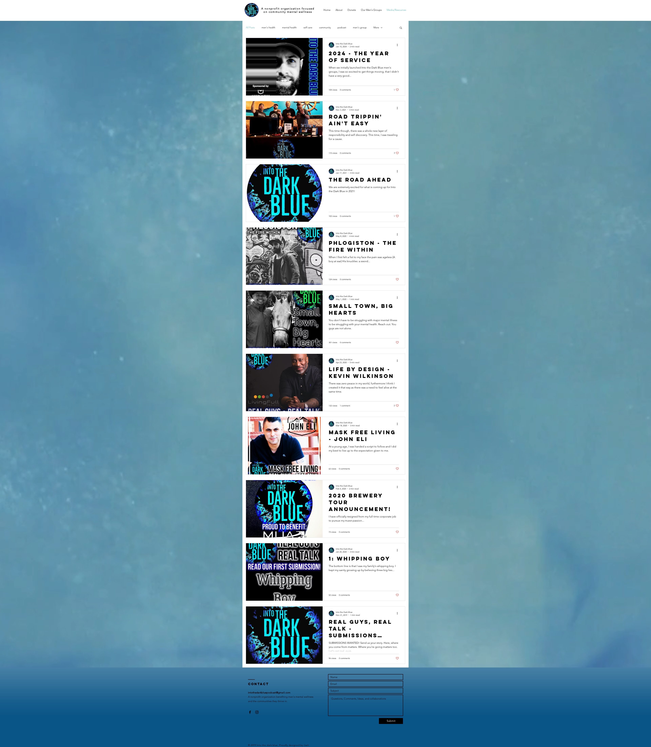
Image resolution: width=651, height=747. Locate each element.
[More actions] (398, 45)
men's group (360, 27)
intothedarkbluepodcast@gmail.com (269, 692)
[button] (400, 28)
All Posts (250, 27)
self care (307, 27)
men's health (268, 27)
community (325, 27)
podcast (342, 27)
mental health (289, 27)
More (376, 27)
